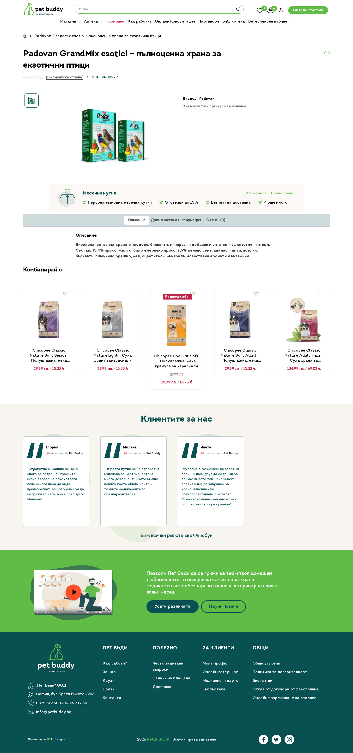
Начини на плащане (171, 678)
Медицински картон (222, 681)
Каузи (109, 681)
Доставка (162, 687)
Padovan (206, 99)
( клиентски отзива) (64, 77)
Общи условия (266, 663)
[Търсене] (238, 10)
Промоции (115, 22)
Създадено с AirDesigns (46, 739)
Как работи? (140, 22)
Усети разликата (172, 606)
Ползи (109, 689)
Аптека (91, 22)
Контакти (112, 698)
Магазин (68, 22)
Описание (137, 220)
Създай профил (308, 10)
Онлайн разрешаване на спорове (284, 698)
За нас (109, 672)
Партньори (208, 22)
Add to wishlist (315, 54)
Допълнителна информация (176, 220)
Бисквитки (262, 681)
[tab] (136, 220)
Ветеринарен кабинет (268, 22)
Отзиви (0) (215, 220)
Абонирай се (256, 193)
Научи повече (282, 193)
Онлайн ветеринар (220, 672)
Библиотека (233, 22)
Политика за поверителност (280, 672)
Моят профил (216, 663)
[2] (260, 10)
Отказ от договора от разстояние (286, 689)
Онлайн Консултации (175, 22)
